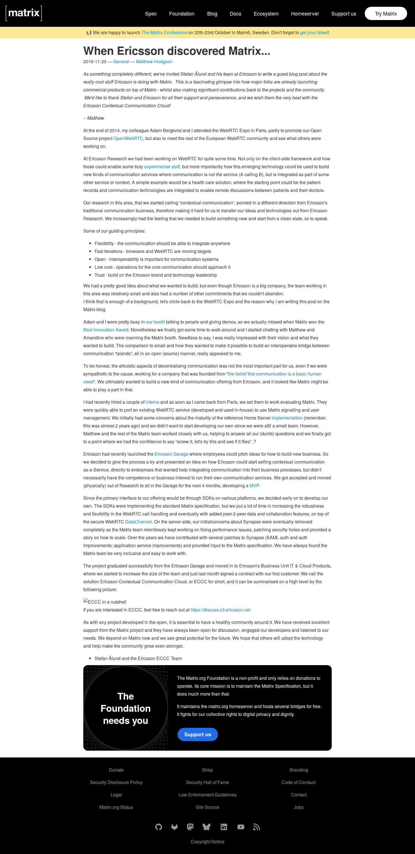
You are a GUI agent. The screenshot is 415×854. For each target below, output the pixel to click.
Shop (207, 769)
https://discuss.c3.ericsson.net (220, 609)
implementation (287, 417)
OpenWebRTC (128, 138)
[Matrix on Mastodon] (190, 827)
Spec (151, 13)
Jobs (298, 807)
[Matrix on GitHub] (158, 827)
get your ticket (314, 32)
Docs (235, 13)
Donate (116, 769)
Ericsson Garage (171, 454)
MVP (254, 485)
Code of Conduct (299, 782)
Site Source (207, 807)
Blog (212, 13)
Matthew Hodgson (154, 61)
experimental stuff (162, 166)
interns (152, 402)
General (121, 61)
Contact (299, 794)
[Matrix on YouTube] (240, 827)
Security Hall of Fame (207, 782)
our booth (155, 321)
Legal (116, 794)
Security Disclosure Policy (116, 782)
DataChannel (138, 521)
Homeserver (305, 13)
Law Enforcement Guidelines (208, 794)
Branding (299, 769)
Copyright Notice (207, 841)
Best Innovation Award (105, 329)
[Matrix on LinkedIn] (223, 827)
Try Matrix (386, 13)
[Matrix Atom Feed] (256, 827)
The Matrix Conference (164, 32)
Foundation (182, 13)
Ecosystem (266, 13)
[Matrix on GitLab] (174, 827)
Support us (343, 13)
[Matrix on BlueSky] (206, 827)
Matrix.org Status (116, 807)
